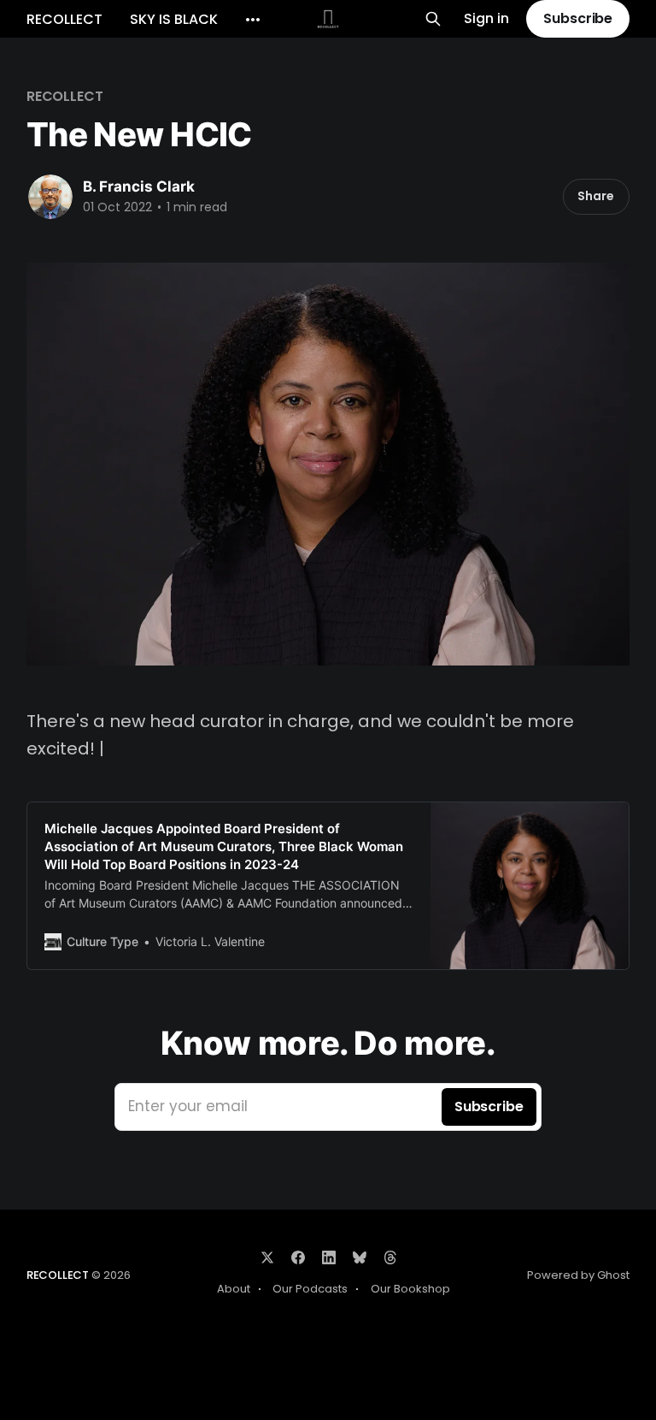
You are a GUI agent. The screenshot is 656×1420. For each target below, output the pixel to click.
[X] (267, 1257)
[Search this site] (433, 19)
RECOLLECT (64, 19)
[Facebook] (298, 1257)
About (233, 1289)
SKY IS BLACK (174, 19)
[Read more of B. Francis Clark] (50, 197)
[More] (253, 20)
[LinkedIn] (329, 1257)
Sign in (486, 19)
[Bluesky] (359, 1257)
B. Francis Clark (139, 186)
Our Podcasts (310, 1289)
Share (595, 195)
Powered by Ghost (578, 1275)
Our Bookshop (410, 1289)
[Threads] (390, 1257)
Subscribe (577, 18)
